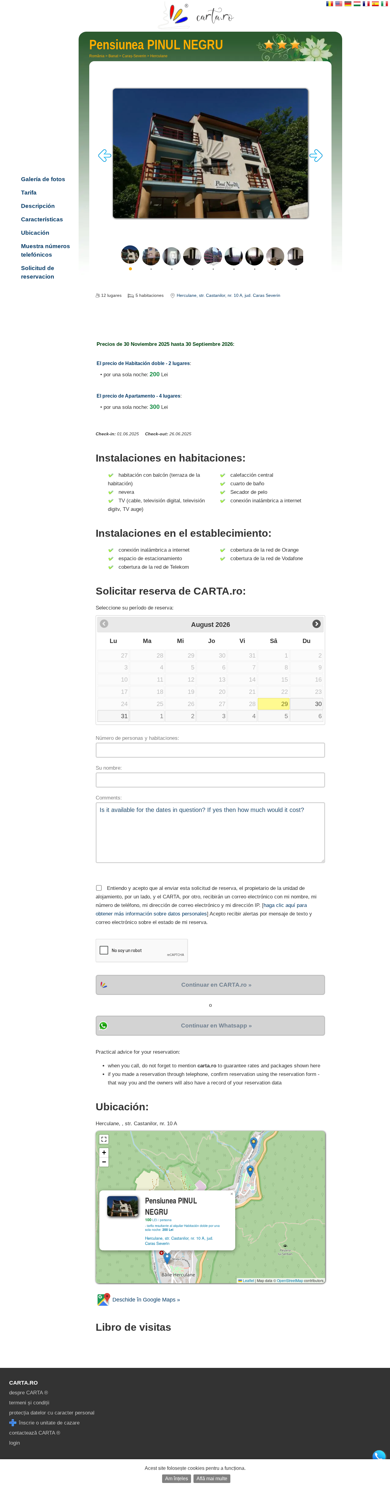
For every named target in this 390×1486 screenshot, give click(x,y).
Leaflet (248, 1280)
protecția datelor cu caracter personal (51, 1413)
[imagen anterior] (105, 160)
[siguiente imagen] (316, 160)
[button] (167, 1258)
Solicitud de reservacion (37, 272)
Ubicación (35, 233)
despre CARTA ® (28, 1393)
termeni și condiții (29, 1403)
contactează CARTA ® (34, 1433)
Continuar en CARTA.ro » (216, 985)
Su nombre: (109, 768)
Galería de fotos (43, 179)
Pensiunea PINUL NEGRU (45, 133)
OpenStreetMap (290, 1280)
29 (284, 704)
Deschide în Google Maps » (145, 1300)
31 (124, 716)
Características (42, 219)
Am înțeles (176, 1478)
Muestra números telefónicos (45, 250)
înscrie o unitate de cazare (48, 1423)
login (14, 1443)
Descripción (38, 206)
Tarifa (29, 192)
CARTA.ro (23, 1383)
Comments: (109, 798)
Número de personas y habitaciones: (137, 738)
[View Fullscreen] (103, 1139)
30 (318, 704)
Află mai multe (212, 1478)
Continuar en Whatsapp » (216, 1025)
